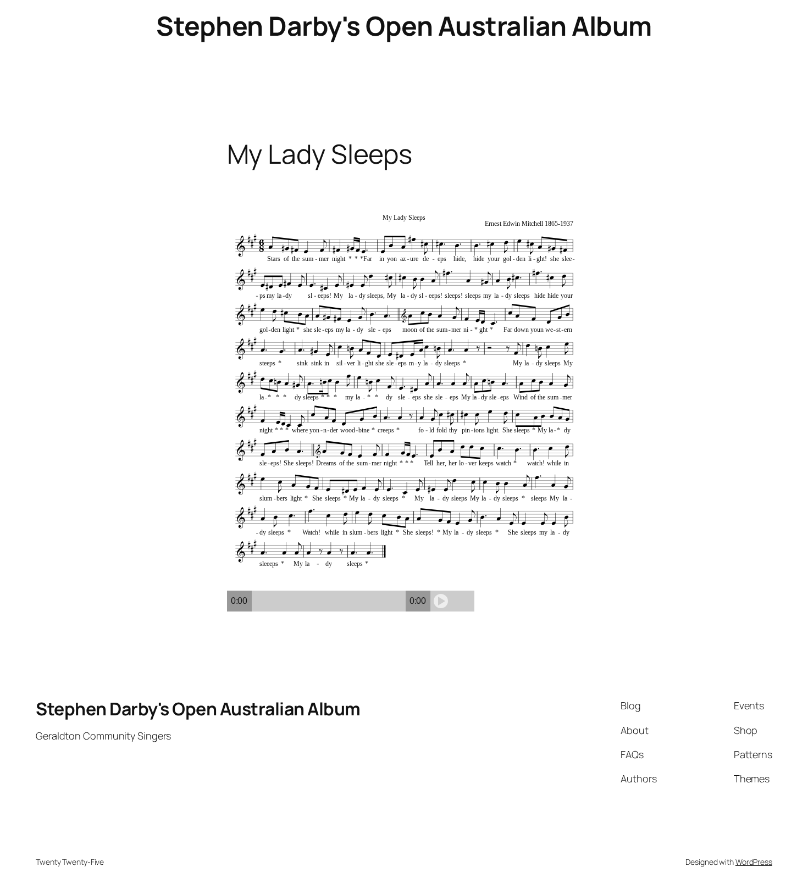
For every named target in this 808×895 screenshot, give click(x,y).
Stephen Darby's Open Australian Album (404, 25)
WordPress (753, 862)
